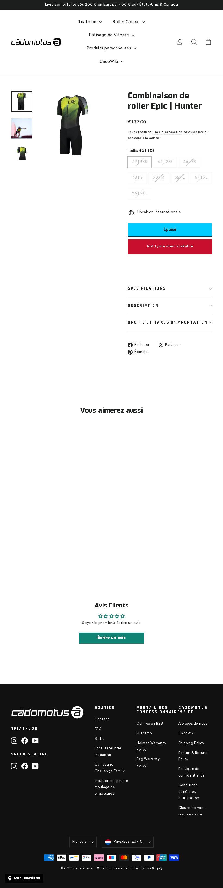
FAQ (98, 729)
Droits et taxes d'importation (167, 322)
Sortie (100, 739)
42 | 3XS (139, 160)
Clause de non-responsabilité (191, 811)
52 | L (180, 176)
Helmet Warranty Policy (151, 746)
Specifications (147, 288)
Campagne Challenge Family (110, 768)
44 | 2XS (165, 160)
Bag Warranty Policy (148, 762)
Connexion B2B (150, 724)
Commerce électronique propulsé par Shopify (129, 868)
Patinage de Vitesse (109, 35)
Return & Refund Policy (193, 756)
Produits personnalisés (109, 48)
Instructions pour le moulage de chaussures (111, 787)
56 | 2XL (139, 192)
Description (143, 305)
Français (79, 842)
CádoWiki (109, 61)
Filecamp (144, 733)
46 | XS (189, 160)
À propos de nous (192, 724)
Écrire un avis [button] (111, 638)
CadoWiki (186, 733)
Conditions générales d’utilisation (188, 792)
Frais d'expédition (167, 132)
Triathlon (88, 22)
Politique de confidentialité (191, 772)
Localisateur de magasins (108, 752)
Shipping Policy (191, 743)
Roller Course (127, 22)
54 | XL (201, 176)
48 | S (137, 176)
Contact (102, 719)
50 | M (158, 176)
